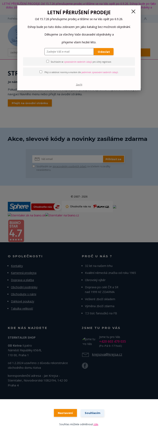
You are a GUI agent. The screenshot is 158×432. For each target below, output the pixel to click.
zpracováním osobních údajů (78, 61)
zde (95, 424)
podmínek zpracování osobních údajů (99, 72)
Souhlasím (92, 413)
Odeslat (104, 51)
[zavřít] (133, 11)
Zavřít (79, 84)
